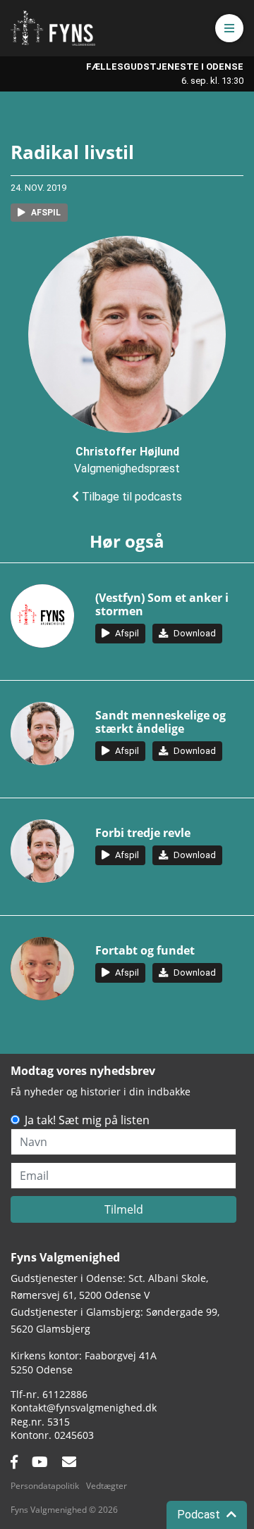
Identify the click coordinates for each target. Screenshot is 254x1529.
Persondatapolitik (45, 1486)
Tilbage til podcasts (130, 496)
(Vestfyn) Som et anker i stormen (162, 604)
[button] (229, 28)
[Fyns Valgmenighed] (53, 28)
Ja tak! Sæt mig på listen (87, 1120)
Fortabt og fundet (145, 950)
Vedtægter (106, 1486)
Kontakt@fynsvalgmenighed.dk (84, 1407)
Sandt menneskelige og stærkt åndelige (160, 721)
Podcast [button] (200, 1514)
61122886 (64, 1394)
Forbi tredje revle (142, 833)
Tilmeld (123, 1209)
